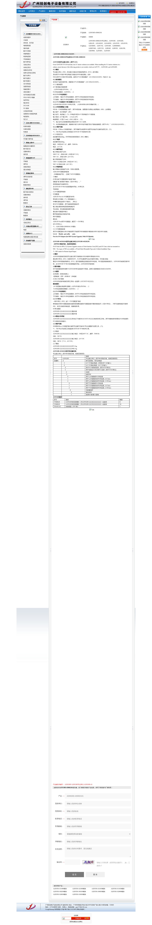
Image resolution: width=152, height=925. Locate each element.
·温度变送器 (27, 86)
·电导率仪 (26, 100)
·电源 (24, 230)
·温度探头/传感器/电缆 (30, 114)
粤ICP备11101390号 (70, 909)
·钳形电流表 (27, 56)
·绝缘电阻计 (27, 54)
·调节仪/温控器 (27, 177)
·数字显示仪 (27, 149)
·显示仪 (25, 182)
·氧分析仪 (26, 103)
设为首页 (121, 3)
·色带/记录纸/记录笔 (29, 73)
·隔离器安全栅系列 (29, 146)
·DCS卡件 (26, 105)
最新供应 (52, 11)
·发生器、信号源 (28, 43)
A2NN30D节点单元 (77, 784)
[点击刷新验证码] (88, 862)
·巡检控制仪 (27, 167)
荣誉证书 (93, 11)
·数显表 (25, 215)
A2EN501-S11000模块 (60, 889)
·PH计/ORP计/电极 (29, 97)
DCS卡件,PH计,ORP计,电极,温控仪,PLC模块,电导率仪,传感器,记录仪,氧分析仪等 (111, 5)
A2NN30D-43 (88, 784)
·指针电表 (26, 48)
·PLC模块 (26, 108)
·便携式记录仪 (27, 70)
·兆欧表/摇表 (27, 244)
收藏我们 (132, 3)
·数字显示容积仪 (28, 192)
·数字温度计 (27, 78)
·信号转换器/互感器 (29, 95)
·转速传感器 (27, 126)
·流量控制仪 (27, 195)
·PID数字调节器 (28, 139)
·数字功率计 (27, 75)
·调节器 (25, 200)
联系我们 (103, 11)
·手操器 (25, 161)
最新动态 (72, 11)
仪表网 (76, 915)
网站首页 (21, 11)
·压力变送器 (27, 84)
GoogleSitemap (49, 909)
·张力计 (25, 119)
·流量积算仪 (27, 151)
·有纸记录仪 (27, 67)
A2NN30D (68, 784)
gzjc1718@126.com (81, 907)
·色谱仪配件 (27, 37)
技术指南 (62, 11)
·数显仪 (25, 203)
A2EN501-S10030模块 (79, 894)
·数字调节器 (27, 62)
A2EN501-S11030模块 (117, 889)
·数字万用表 (27, 51)
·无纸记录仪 (27, 65)
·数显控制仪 (27, 185)
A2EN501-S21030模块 (98, 889)
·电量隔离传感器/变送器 (30, 237)
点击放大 (66, 44)
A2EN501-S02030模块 (60, 891)
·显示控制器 (27, 169)
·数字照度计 (27, 81)
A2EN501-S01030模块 (79, 891)
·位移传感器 (27, 129)
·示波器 (25, 40)
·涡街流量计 (27, 92)
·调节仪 (25, 164)
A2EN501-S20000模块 (117, 891)
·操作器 (25, 154)
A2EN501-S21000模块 (79, 889)
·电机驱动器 (27, 45)
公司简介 (31, 11)
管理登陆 (57, 909)
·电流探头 (26, 116)
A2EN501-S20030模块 (60, 894)
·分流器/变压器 (27, 111)
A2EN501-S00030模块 (98, 891)
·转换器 (25, 132)
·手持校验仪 (27, 59)
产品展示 (42, 11)
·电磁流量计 (27, 89)
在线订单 (83, 11)
